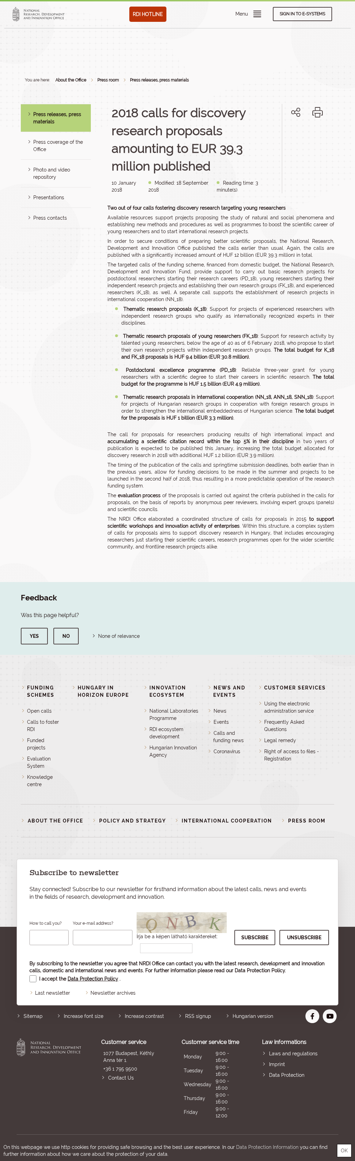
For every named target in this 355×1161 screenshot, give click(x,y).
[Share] (296, 112)
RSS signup (198, 1016)
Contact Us (121, 1078)
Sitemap (33, 1016)
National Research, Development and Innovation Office (49, 1078)
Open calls (39, 711)
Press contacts (50, 218)
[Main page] (38, 14)
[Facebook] (288, 136)
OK (344, 1150)
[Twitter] (303, 136)
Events (221, 722)
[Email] (272, 136)
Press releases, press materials (159, 80)
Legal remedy (280, 740)
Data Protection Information (267, 1147)
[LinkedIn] (319, 136)
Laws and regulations (293, 1053)
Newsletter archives (113, 993)
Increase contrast (144, 1016)
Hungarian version (253, 1016)
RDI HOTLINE (148, 14)
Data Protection (286, 1075)
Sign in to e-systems (302, 13)
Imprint (277, 1064)
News (220, 711)
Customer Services (295, 688)
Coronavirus (227, 751)
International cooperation (227, 821)
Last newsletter (52, 993)
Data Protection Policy (260, 970)
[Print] (317, 112)
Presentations (48, 197)
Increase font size (83, 1016)
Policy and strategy (132, 821)
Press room (108, 80)
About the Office (70, 80)
